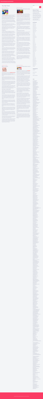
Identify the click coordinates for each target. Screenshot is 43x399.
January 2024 (34, 45)
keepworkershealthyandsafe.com (36, 102)
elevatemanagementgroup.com (36, 372)
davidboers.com (34, 300)
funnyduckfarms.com (35, 370)
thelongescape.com (35, 248)
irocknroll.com (34, 146)
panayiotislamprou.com (35, 116)
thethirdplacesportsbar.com (36, 347)
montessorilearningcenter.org (36, 360)
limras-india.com (34, 81)
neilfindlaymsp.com (35, 274)
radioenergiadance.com (35, 114)
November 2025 (34, 28)
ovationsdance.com (35, 180)
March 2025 (34, 35)
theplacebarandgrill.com (35, 276)
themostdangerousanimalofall (7, 1)
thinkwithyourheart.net (35, 144)
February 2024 (34, 44)
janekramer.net (34, 243)
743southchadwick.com (35, 137)
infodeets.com (34, 85)
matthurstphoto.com (35, 362)
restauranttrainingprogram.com (36, 174)
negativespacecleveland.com (36, 259)
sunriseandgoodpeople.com (36, 261)
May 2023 (34, 54)
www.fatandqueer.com (35, 317)
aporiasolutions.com (35, 292)
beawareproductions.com (35, 233)
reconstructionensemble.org (36, 266)
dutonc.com (34, 247)
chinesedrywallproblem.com (36, 262)
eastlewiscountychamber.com (36, 210)
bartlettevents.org (35, 122)
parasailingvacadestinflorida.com (36, 366)
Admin (7, 7)
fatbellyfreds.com (35, 349)
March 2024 (34, 43)
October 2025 (34, 29)
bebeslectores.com (35, 128)
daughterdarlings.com (35, 84)
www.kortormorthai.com (35, 316)
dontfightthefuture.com (35, 139)
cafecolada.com (34, 201)
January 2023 (34, 59)
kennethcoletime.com (35, 240)
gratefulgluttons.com (35, 197)
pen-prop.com (34, 308)
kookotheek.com (34, 115)
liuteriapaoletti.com (35, 260)
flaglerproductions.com (35, 215)
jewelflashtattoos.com (35, 105)
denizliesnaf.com (35, 283)
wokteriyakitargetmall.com (36, 171)
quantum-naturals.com (35, 359)
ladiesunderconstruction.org (36, 127)
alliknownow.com (35, 209)
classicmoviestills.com (35, 200)
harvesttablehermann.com (36, 131)
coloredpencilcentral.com (35, 141)
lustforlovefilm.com (35, 222)
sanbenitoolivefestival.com (36, 199)
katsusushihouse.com (35, 225)
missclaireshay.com (35, 80)
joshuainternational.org (35, 306)
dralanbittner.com (35, 153)
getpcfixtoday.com (35, 106)
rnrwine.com (34, 375)
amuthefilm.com (34, 221)
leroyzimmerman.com (35, 373)
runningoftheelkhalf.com (35, 311)
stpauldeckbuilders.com (35, 319)
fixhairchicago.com (35, 282)
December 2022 (34, 60)
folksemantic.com (35, 149)
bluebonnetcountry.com (35, 108)
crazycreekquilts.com (35, 217)
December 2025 (34, 27)
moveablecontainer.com (35, 123)
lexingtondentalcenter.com (36, 172)
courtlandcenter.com (35, 273)
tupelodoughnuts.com (35, 159)
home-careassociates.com (36, 188)
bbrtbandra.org (34, 107)
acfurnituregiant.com (35, 88)
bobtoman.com (34, 111)
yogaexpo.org (34, 187)
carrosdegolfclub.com (35, 132)
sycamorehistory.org (35, 339)
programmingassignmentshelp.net (36, 94)
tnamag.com (34, 289)
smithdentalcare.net (35, 386)
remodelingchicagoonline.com (36, 328)
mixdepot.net (34, 337)
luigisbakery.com (34, 333)
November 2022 (34, 61)
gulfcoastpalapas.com (35, 293)
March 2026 (34, 23)
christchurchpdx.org (35, 219)
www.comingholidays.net (35, 203)
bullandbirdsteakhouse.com (36, 325)
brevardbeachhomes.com (35, 135)
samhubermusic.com (35, 387)
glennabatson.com (35, 213)
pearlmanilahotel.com (35, 109)
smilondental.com (35, 165)
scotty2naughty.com (35, 231)
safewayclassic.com (35, 98)
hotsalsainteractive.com (35, 86)
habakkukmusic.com (35, 304)
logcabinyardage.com (35, 299)
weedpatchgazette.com (35, 155)
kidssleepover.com (35, 95)
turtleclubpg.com (35, 270)
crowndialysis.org (35, 173)
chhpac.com (34, 380)
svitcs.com (34, 285)
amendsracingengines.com (36, 315)
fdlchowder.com (34, 323)
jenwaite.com (34, 371)
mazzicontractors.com (35, 346)
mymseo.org (34, 379)
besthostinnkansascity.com (36, 385)
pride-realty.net (34, 367)
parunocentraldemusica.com (36, 353)
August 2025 (34, 31)
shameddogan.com (35, 296)
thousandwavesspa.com (35, 272)
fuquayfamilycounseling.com (36, 377)
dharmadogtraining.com (35, 381)
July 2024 (34, 38)
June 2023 (34, 53)
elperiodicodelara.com (35, 82)
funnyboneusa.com (35, 264)
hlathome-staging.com (35, 170)
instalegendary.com (35, 101)
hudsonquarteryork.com (35, 351)
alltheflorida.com (35, 363)
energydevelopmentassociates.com (37, 133)
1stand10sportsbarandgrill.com (36, 162)
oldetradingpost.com (35, 126)
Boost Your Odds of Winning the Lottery (23, 8)
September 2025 (35, 30)
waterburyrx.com (35, 277)
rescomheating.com (35, 383)
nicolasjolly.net (34, 223)
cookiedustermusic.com (35, 265)
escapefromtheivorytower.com (36, 136)
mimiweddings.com (35, 384)
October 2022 (34, 62)
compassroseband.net (35, 287)
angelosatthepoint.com (35, 279)
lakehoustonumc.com (35, 303)
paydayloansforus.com (35, 96)
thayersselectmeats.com (35, 291)
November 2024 (34, 37)
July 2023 (34, 52)
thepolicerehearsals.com (35, 208)
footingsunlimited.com (35, 320)
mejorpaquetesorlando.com (36, 161)
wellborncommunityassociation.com (37, 118)
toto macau (28, 70)
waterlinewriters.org (35, 295)
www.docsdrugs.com (35, 322)
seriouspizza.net (34, 286)
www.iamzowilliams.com (35, 342)
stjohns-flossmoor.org (35, 263)
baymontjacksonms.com (35, 257)
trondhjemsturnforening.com (36, 356)
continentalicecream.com (35, 216)
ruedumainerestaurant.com (36, 227)
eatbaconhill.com (35, 93)
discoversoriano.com (35, 202)
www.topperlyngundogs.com (36, 310)
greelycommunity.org (35, 226)
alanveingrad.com (35, 253)
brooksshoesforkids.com (35, 290)
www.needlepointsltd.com (36, 324)
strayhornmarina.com (35, 214)
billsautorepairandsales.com (36, 358)
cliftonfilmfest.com (35, 142)
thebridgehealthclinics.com (36, 294)
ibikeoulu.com (34, 235)
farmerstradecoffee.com (35, 298)
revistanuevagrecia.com (35, 229)
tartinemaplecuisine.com (35, 242)
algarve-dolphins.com (35, 252)
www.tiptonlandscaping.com (36, 330)
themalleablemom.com (35, 239)
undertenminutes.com (35, 89)
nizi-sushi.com (34, 244)
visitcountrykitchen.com (35, 251)
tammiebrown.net (35, 246)
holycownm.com (34, 268)
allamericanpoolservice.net (36, 175)
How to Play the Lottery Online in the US (23, 66)
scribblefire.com (34, 186)
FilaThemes (28, 396)
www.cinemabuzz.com (35, 336)
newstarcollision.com (35, 166)
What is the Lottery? (5, 8)
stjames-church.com (35, 230)
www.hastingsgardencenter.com (36, 343)
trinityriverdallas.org (35, 184)
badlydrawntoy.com (35, 302)
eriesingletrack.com (35, 156)
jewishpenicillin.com (35, 176)
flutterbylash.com (35, 369)
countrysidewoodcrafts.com (36, 99)
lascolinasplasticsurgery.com (36, 326)
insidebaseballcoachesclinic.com (36, 364)
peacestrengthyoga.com (35, 313)
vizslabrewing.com (35, 152)
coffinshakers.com (35, 236)
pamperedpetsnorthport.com (36, 157)
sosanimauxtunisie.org (35, 112)
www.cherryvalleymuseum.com (36, 125)
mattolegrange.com (35, 249)
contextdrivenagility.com (35, 234)
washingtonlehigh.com (35, 332)
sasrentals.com (34, 167)
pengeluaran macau (12, 72)
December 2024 (34, 36)
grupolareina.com (35, 124)
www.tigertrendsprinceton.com (36, 309)
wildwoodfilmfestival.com (36, 119)
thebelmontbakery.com (35, 97)
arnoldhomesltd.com (35, 140)
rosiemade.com (34, 158)
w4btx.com (34, 163)
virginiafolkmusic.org (35, 179)
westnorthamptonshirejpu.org (36, 120)
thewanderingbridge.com (35, 238)
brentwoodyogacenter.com (36, 329)
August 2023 (34, 51)
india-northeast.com (35, 138)
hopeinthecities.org (35, 196)
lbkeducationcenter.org (35, 183)
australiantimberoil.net (35, 129)
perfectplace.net (35, 185)
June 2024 (34, 39)
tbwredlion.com (34, 357)
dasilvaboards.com (35, 212)
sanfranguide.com (35, 204)
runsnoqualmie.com (35, 321)
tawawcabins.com (35, 148)
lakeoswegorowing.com (35, 376)
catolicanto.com (34, 182)
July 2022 (34, 66)
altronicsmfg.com (35, 92)
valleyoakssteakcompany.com (36, 280)
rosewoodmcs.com (35, 338)
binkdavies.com (34, 218)
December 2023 (34, 46)
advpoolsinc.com (35, 278)
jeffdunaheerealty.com (35, 312)
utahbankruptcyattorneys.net (36, 145)
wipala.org (34, 192)
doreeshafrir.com (35, 232)
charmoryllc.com (34, 205)
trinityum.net (34, 345)
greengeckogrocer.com (35, 169)
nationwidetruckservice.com (36, 269)
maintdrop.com (34, 110)
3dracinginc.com (34, 206)
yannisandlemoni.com (35, 154)
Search (33, 5)
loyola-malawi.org (35, 193)
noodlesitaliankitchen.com (36, 103)
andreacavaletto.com (35, 189)
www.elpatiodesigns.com (35, 350)
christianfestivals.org (35, 250)
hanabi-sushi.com (35, 334)
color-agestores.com (35, 191)
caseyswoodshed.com (35, 281)
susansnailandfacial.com (35, 307)
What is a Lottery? (5, 66)
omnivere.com (34, 90)
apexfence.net (34, 388)
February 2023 (34, 58)
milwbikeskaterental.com (35, 256)
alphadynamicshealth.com (36, 368)
